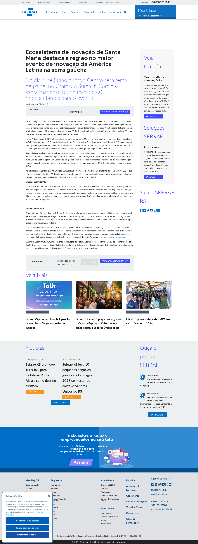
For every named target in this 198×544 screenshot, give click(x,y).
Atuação (104, 520)
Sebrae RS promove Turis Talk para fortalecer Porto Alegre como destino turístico (48, 323)
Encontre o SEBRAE (65, 2)
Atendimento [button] (108, 480)
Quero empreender (32, 485)
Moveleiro (54, 508)
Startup (53, 492)
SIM (84, 262)
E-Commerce (55, 495)
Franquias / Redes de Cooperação (58, 500)
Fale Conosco (106, 492)
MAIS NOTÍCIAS (60, 402)
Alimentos (54, 488)
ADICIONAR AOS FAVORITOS (113, 112)
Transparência (106, 524)
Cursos (65, 12)
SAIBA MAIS (150, 116)
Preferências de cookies (27, 535)
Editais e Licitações (44, 2)
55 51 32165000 (159, 505)
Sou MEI (29, 488)
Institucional (26, 2)
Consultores (83, 2)
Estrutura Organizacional (110, 517)
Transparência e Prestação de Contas (107, 2)
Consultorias (90, 12)
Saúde (53, 511)
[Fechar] (49, 496)
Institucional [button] (107, 508)
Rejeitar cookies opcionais (27, 527)
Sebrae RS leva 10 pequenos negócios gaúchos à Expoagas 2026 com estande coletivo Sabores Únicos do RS (98, 323)
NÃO (94, 262)
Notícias (102, 12)
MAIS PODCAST (157, 414)
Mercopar (54, 518)
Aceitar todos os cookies (27, 520)
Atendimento (115, 12)
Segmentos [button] (57, 480)
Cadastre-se (132, 512)
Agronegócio (55, 485)
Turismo (53, 515)
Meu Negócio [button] (33, 480)
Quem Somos (106, 513)
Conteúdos (76, 12)
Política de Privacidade (109, 495)
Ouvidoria (104, 488)
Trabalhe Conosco (135, 507)
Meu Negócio (51, 12)
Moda (53, 504)
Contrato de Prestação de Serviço (110, 500)
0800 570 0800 (162, 2)
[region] (27, 517)
